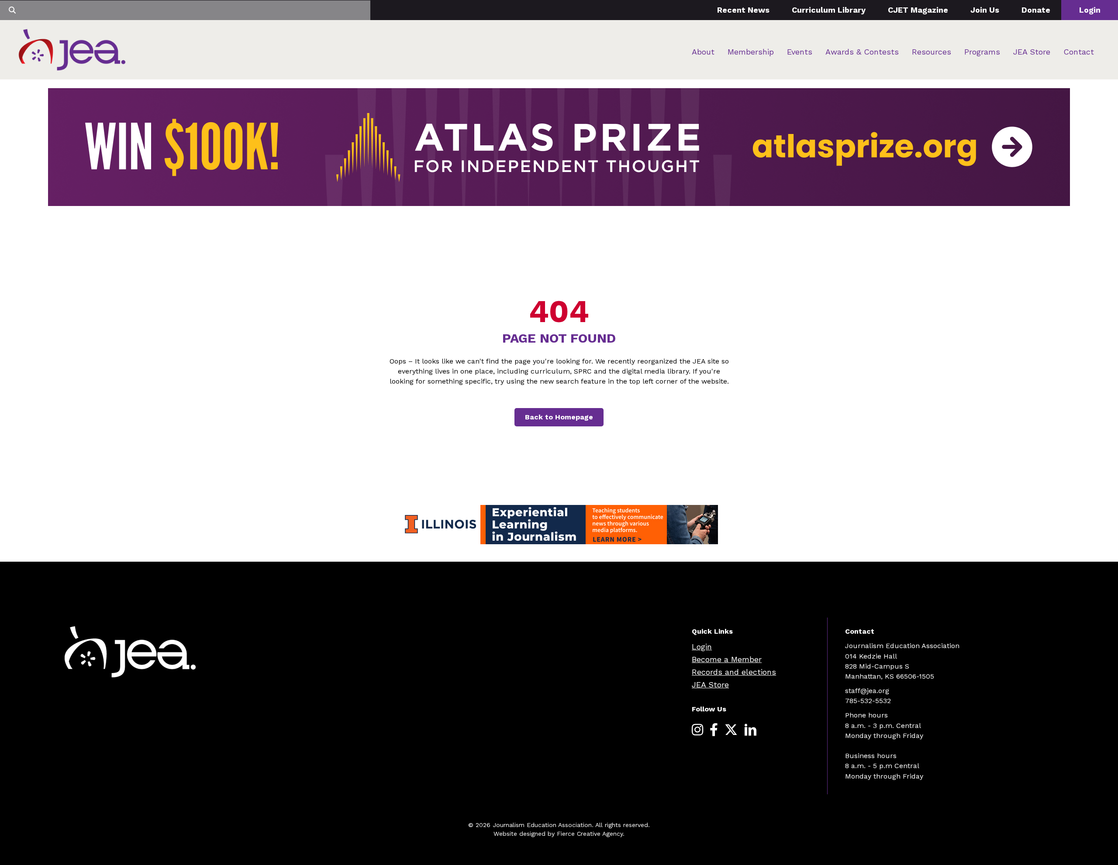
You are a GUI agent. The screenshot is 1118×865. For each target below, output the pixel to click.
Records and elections (734, 671)
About (703, 51)
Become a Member (727, 659)
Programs (982, 51)
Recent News (743, 9)
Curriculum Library (829, 9)
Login (1090, 9)
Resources (931, 51)
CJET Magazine (918, 9)
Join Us (984, 9)
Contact (1078, 51)
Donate (1035, 9)
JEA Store (1031, 51)
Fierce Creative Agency (590, 833)
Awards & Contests (862, 51)
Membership (751, 51)
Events (799, 51)
